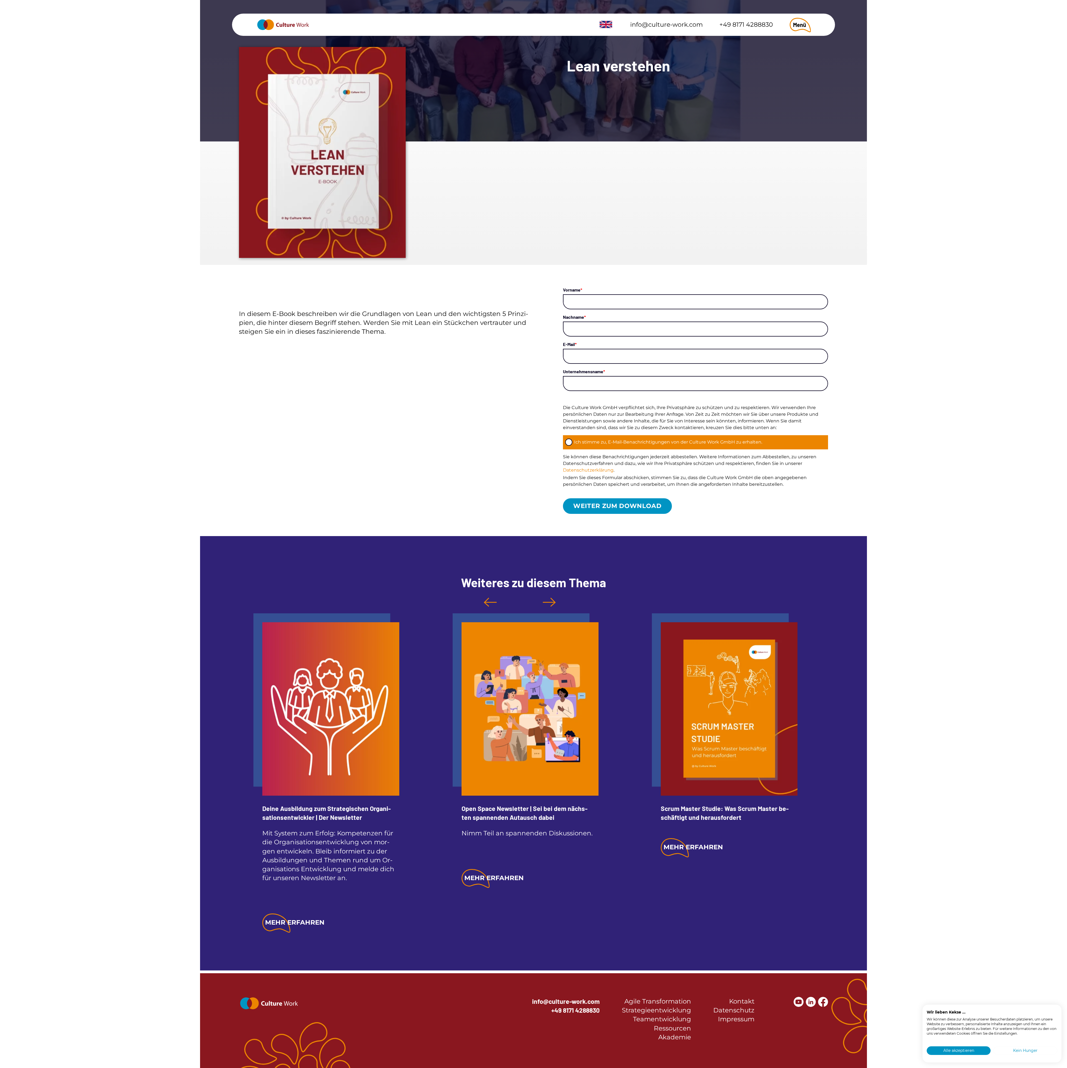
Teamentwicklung (662, 1019)
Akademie (674, 1037)
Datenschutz (733, 1010)
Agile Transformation (657, 1001)
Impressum (736, 1019)
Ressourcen (672, 1028)
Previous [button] (490, 602)
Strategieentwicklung (656, 1010)
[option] (326, 774)
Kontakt (741, 1001)
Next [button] (549, 602)
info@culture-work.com (666, 24)
